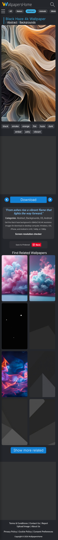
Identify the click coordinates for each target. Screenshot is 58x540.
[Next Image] (50, 199)
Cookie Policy (25, 531)
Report (45, 523)
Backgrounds (28, 22)
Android (48, 218)
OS (41, 218)
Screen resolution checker (28, 234)
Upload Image (23, 526)
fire (34, 126)
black (5, 126)
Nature (19, 11)
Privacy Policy (10, 531)
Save (38, 244)
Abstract (30, 11)
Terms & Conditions (18, 523)
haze (42, 126)
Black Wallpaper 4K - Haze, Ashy (17, 4)
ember (18, 131)
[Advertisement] (29, 165)
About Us (35, 526)
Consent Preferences (43, 531)
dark (51, 126)
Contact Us (34, 523)
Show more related (28, 450)
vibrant (37, 131)
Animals (42, 11)
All (11, 11)
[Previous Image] (7, 199)
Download (28, 200)
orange (25, 126)
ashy (27, 131)
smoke (15, 126)
